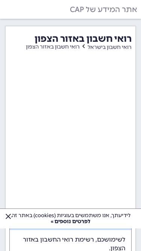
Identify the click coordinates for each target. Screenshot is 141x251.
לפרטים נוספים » (70, 221)
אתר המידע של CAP (103, 9)
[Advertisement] (70, 136)
